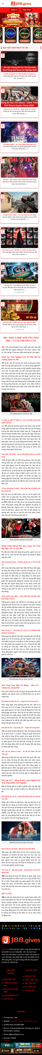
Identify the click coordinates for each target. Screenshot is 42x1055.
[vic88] (21, 1045)
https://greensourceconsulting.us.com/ (24, 1021)
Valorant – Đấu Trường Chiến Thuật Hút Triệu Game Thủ (19, 180)
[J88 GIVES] (21, 3)
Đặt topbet (7, 41)
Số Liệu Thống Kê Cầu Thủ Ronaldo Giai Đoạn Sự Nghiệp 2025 (19, 74)
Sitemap (7, 1040)
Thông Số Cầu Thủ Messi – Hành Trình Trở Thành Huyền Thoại (19, 109)
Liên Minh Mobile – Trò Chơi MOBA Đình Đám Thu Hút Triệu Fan (19, 144)
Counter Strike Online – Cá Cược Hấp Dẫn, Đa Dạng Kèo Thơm (19, 215)
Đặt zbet (35, 41)
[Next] (40, 34)
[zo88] (21, 1050)
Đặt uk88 (21, 41)
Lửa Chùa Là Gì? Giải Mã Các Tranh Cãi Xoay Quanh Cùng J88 (19, 250)
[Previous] (2, 34)
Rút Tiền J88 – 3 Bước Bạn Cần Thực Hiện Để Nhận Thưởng (19, 322)
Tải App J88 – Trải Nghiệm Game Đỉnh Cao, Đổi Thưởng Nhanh (19, 285)
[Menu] (3, 3)
